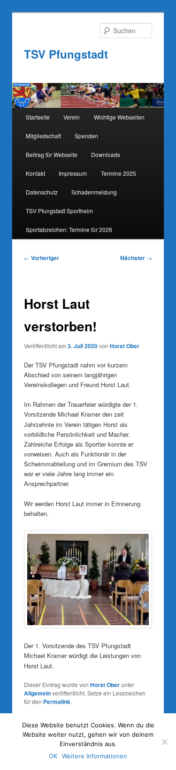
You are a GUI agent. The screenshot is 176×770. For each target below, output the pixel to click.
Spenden (86, 136)
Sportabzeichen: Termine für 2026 (69, 229)
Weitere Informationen (94, 756)
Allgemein (37, 693)
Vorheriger (41, 258)
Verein (71, 117)
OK (53, 756)
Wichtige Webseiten (119, 117)
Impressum (73, 173)
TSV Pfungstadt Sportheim (59, 211)
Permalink (56, 701)
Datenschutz (42, 192)
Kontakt (35, 173)
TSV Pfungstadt (66, 54)
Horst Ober (124, 346)
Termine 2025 (118, 173)
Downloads (105, 154)
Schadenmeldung (94, 192)
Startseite (38, 117)
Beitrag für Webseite (51, 154)
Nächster (136, 258)
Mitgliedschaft (43, 136)
